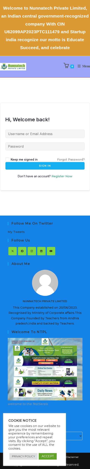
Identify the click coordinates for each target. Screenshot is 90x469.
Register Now (61, 176)
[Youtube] (51, 251)
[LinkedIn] (41, 251)
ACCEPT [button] (48, 456)
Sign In (45, 165)
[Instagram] (32, 251)
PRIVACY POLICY (23, 456)
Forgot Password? (71, 159)
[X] (12, 251)
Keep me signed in (24, 159)
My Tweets (16, 232)
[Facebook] (22, 251)
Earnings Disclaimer (66, 457)
